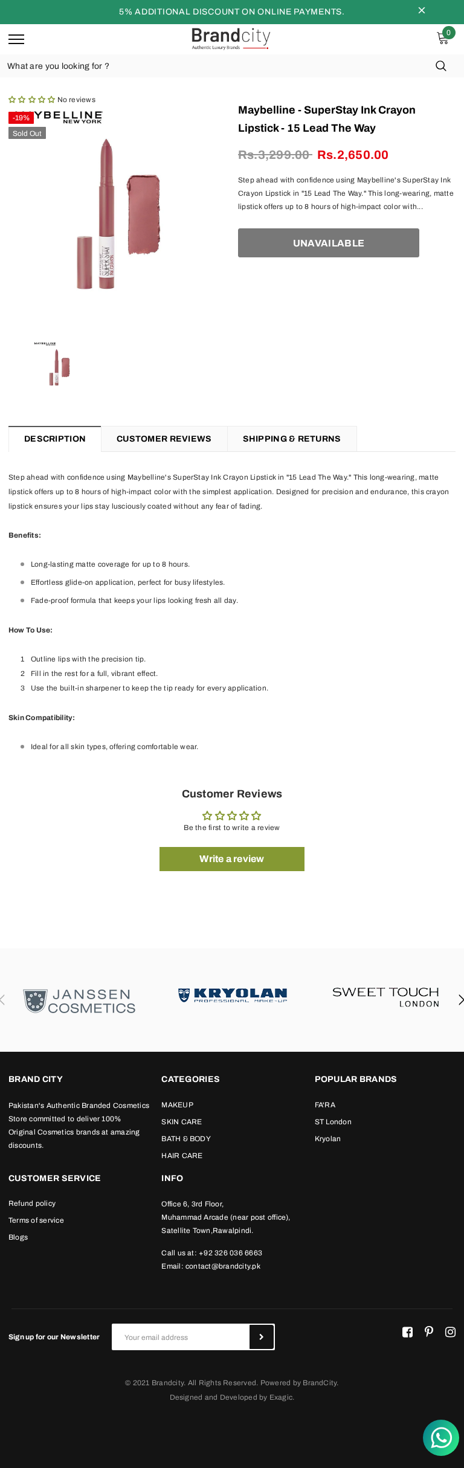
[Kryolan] (232, 993)
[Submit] (262, 1337)
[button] (31, 99)
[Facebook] (407, 1332)
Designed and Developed (213, 1397)
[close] (422, 12)
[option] (117, 214)
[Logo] (231, 38)
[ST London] (386, 993)
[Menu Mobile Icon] (16, 39)
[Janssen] (79, 1000)
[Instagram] (450, 1332)
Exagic (280, 1397)
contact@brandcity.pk (222, 1266)
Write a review (231, 859)
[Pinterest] (429, 1332)
